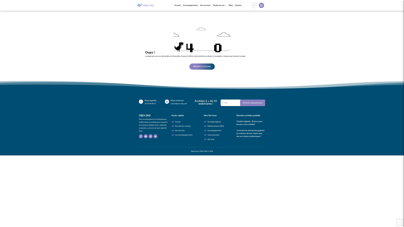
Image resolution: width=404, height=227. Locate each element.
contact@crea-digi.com (179, 104)
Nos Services (180, 130)
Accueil (178, 5)
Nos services (205, 5)
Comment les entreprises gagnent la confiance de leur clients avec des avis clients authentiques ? (250, 133)
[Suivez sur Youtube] (146, 136)
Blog (231, 5)
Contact (238, 5)
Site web (210, 139)
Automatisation (213, 135)
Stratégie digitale (214, 122)
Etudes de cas (218, 5)
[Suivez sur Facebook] (141, 136)
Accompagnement (190, 5)
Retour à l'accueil (202, 66)
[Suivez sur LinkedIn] (155, 136)
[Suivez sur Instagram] (151, 136)
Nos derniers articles (183, 126)
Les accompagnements (184, 135)
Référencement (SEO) (215, 126)
